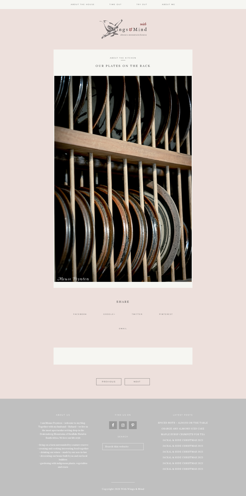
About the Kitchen (123, 58)
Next (137, 381)
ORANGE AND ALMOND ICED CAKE (182, 428)
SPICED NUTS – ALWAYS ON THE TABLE (183, 422)
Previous (109, 381)
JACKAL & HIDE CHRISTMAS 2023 (183, 440)
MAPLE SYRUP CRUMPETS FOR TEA (183, 434)
